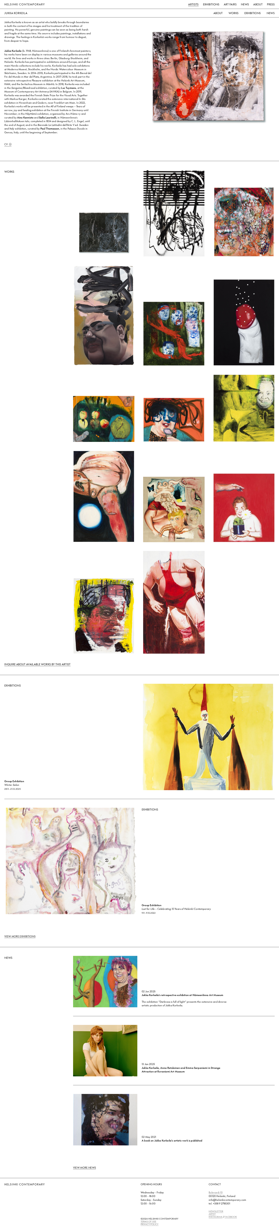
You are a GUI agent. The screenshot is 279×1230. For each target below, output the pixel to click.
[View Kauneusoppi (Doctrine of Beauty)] (104, 419)
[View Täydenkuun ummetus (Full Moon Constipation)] (104, 496)
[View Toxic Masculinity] (244, 322)
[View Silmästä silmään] (104, 616)
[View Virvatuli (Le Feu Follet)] (174, 334)
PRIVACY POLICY (150, 1224)
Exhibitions (211, 4)
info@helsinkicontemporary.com (227, 1200)
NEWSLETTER (216, 1211)
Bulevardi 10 (216, 1192)
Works (234, 13)
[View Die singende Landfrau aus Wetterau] (174, 420)
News (245, 4)
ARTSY (212, 1213)
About (258, 4)
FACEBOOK (231, 1216)
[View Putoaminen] (174, 602)
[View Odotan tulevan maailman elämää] (244, 507)
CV (6, 144)
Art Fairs (230, 4)
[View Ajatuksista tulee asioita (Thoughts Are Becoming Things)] (104, 315)
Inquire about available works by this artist (37, 664)
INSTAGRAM (215, 1216)
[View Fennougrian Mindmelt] (174, 509)
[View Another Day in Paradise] (244, 222)
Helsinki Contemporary (24, 4)
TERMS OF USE (148, 1221)
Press (271, 4)
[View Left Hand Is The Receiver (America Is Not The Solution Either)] (174, 213)
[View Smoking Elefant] (244, 408)
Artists (193, 4)
